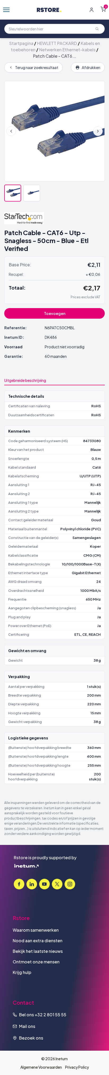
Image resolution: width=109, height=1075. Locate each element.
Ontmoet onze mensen (36, 961)
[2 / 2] (31, 193)
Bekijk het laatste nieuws (38, 951)
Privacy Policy (77, 1067)
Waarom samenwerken (36, 930)
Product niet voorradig (64, 346)
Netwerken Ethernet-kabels (67, 49)
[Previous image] (11, 131)
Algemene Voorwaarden (41, 1067)
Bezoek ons (31, 1038)
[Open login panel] (91, 10)
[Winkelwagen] (103, 9)
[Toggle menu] (6, 9)
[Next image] (98, 131)
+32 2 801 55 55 (50, 1014)
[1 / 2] (12, 193)
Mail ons (27, 1026)
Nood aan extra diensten (37, 940)
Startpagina (21, 43)
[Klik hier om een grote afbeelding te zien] (54, 131)
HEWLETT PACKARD (57, 43)
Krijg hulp (22, 972)
